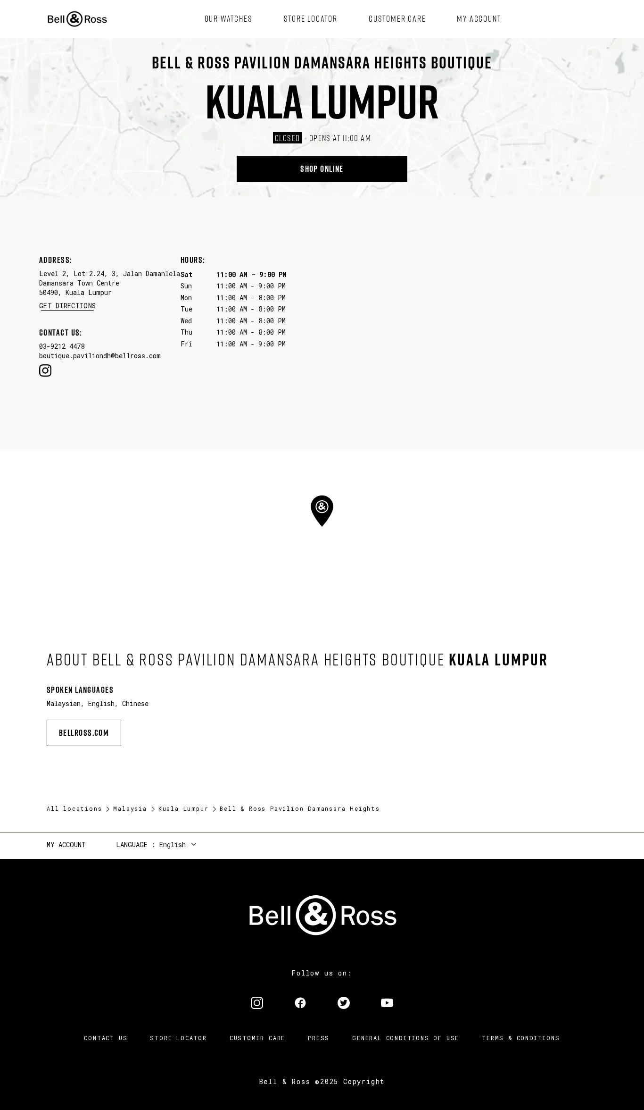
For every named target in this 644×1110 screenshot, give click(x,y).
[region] (322, 528)
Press (319, 1038)
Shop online (322, 169)
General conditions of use (405, 1038)
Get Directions (67, 305)
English (172, 844)
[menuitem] (228, 19)
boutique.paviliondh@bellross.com (100, 355)
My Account (66, 844)
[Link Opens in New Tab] (256, 1004)
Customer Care (257, 1038)
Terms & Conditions (521, 1038)
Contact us (105, 1038)
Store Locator (178, 1038)
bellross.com (84, 733)
